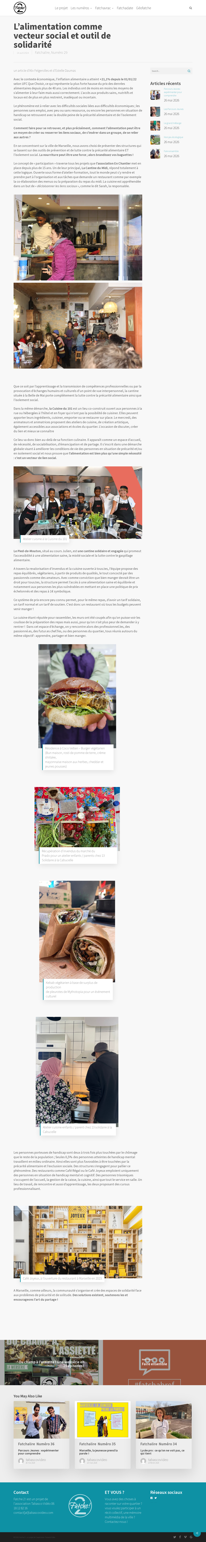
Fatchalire (42, 52)
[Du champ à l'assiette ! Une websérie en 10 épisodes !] (51, 1362)
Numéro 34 (168, 1444)
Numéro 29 (59, 52)
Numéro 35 (107, 1444)
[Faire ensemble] (154, 1362)
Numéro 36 (45, 1444)
